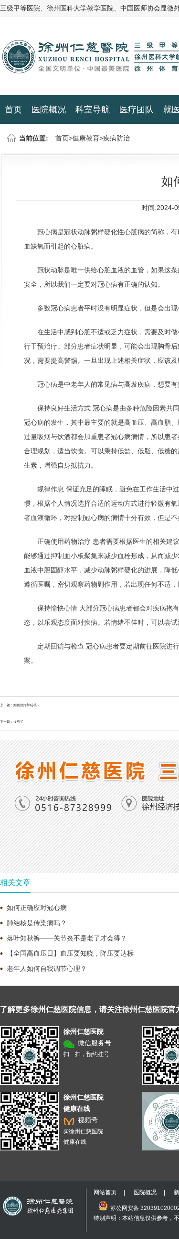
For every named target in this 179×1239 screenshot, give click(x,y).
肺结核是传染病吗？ (37, 923)
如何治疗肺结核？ (26, 705)
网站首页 (105, 1192)
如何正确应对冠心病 (37, 907)
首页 (13, 109)
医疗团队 (136, 109)
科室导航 (92, 109)
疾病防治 (116, 138)
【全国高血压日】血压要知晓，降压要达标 (70, 953)
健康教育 (86, 138)
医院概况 (49, 109)
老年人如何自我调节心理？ (47, 968)
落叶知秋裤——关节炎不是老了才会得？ (67, 938)
